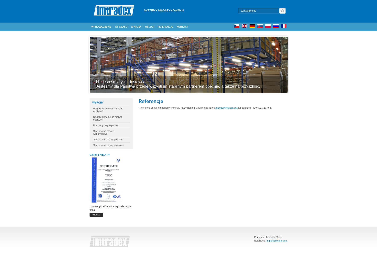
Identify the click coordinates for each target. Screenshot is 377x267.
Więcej (96, 215)
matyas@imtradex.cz (226, 107)
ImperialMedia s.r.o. (277, 240)
